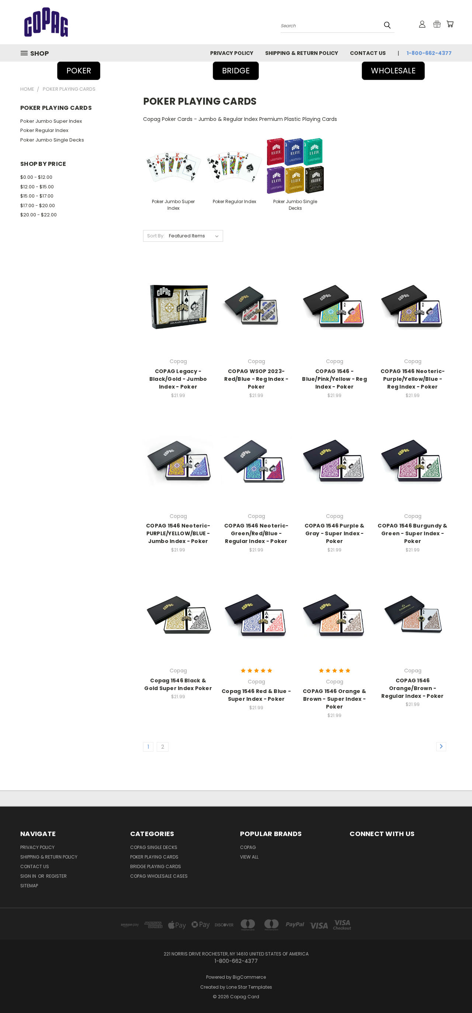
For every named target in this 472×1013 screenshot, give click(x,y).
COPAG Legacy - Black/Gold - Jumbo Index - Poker (178, 379)
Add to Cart (178, 312)
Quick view (178, 298)
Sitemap (29, 886)
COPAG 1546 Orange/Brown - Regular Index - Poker (412, 688)
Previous (453, 990)
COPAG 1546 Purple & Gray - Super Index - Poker (335, 533)
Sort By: (155, 235)
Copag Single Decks (153, 847)
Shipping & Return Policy (301, 53)
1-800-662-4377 (429, 53)
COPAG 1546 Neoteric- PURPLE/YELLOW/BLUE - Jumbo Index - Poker (178, 533)
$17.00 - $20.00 (37, 205)
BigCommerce (249, 977)
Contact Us (368, 53)
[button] (236, 71)
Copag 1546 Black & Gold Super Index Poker (178, 684)
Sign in (28, 876)
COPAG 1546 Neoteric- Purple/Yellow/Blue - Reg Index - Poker (413, 379)
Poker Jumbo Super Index (51, 121)
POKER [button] (78, 70)
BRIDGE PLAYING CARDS (155, 866)
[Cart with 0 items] (450, 24)
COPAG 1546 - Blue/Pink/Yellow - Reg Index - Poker (334, 379)
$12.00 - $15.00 (37, 186)
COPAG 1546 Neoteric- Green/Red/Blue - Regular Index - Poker (256, 533)
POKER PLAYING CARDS (154, 857)
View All (249, 857)
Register (56, 876)
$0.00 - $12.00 (36, 177)
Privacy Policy (231, 53)
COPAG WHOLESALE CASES (159, 876)
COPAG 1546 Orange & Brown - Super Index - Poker (334, 698)
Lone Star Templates (249, 987)
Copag (248, 847)
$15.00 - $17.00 (36, 195)
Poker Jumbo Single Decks (52, 139)
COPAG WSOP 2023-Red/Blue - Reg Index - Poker (256, 379)
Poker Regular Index (44, 130)
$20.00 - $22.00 (38, 214)
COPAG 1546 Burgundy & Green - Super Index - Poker (412, 533)
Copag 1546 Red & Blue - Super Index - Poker (256, 695)
